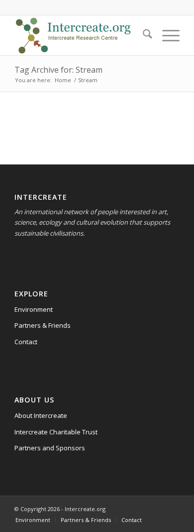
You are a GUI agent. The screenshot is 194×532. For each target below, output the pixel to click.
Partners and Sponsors (49, 447)
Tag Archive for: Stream (58, 69)
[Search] (142, 35)
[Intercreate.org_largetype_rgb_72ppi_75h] (80, 35)
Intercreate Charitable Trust (55, 431)
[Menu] (166, 35)
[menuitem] (142, 35)
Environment (33, 309)
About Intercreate (40, 415)
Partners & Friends (42, 325)
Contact (25, 341)
